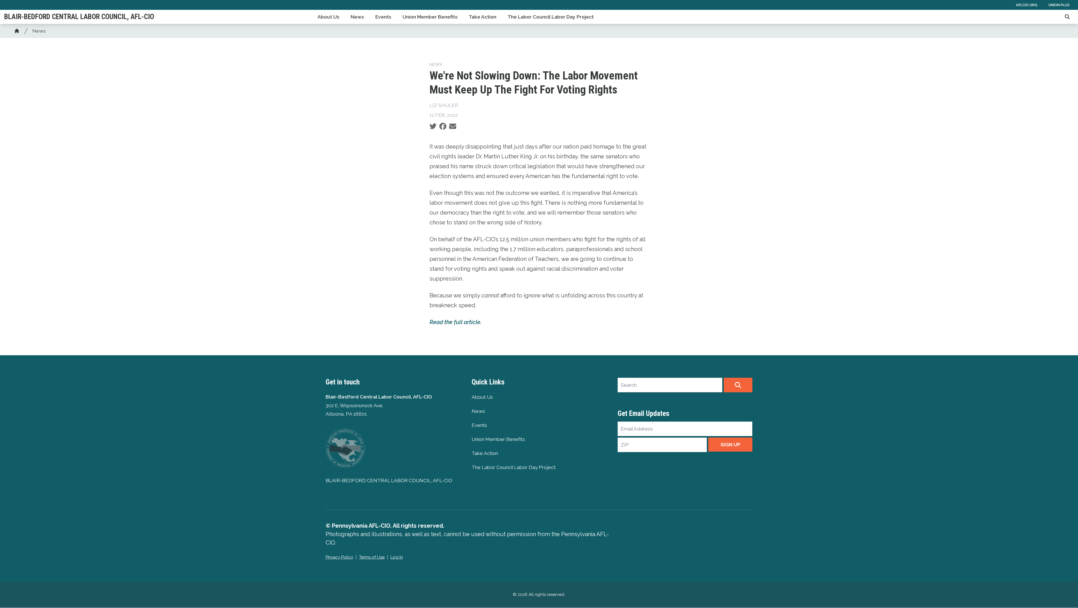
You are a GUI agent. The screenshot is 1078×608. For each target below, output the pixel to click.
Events (383, 17)
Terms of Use (372, 557)
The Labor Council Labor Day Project (551, 17)
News (357, 17)
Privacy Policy (339, 557)
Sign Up (730, 444)
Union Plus (1059, 5)
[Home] (17, 31)
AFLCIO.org (1026, 5)
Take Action (482, 17)
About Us (328, 17)
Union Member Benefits (430, 17)
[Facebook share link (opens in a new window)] (442, 126)
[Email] (452, 126)
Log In (396, 557)
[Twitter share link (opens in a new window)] (433, 126)
